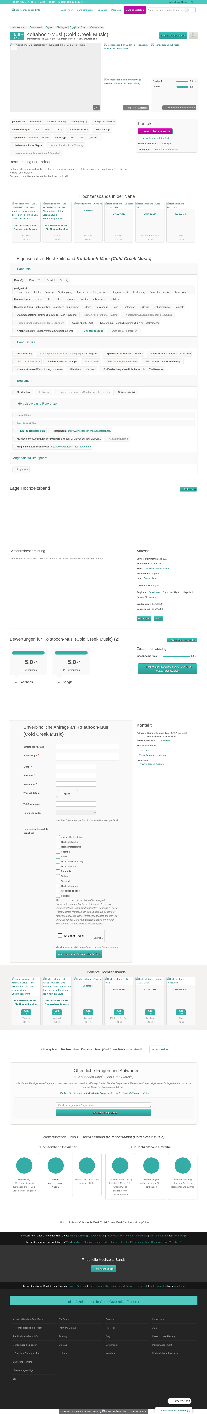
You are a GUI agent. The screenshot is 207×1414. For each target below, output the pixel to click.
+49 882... (152, 143)
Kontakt (158, 618)
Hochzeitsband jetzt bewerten (168, 668)
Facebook (110, 1319)
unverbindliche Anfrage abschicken (79, 954)
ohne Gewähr (135, 1049)
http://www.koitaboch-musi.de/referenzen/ (89, 430)
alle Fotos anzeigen (137, 107)
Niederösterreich (115, 1235)
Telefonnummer (32, 804)
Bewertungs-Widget (24, 1370)
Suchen (193, 9)
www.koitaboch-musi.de (166, 149)
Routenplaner (189, 489)
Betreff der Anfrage (33, 746)
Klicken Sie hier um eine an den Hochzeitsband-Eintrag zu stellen (105, 1093)
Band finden (67, 10)
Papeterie (66, 871)
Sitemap (63, 1345)
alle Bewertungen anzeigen (180, 107)
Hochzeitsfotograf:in (71, 847)
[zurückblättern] (18, 77)
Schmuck (66, 881)
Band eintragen (85, 10)
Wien (72, 1235)
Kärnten (130, 1235)
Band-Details (25, 342)
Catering (65, 851)
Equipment (24, 380)
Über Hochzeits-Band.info (25, 1336)
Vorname (28, 775)
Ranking (63, 1336)
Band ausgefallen (135, 10)
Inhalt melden (160, 1049)
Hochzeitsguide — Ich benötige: (35, 831)
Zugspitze (168, 592)
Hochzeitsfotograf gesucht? (65, 2)
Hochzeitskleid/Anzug (72, 861)
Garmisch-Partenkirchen (156, 568)
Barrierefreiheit (181, 1401)
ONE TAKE (150, 214)
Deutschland (150, 578)
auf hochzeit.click (104, 1268)
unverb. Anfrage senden (173, 35)
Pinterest (109, 1327)
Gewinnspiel (111, 1345)
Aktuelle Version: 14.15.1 (134, 1411)
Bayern (155, 573)
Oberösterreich (96, 1235)
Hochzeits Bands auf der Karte (27, 1319)
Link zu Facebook (93, 330)
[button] (55, 77)
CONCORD (119, 214)
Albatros (88, 210)
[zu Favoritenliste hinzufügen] (14, 47)
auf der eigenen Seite (151, 1183)
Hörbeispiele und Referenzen (38, 403)
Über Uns (116, 10)
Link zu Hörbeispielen (32, 430)
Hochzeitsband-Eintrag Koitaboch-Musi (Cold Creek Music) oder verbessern (120, 1187)
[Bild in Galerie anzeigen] (126, 60)
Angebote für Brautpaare (30, 458)
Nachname (29, 784)
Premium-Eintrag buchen (27, 1353)
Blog (107, 1336)
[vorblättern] (93, 77)
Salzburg (82, 1235)
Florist (64, 856)
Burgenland (162, 1235)
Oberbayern (155, 592)
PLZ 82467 (156, 563)
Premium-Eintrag (191, 199)
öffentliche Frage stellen (104, 1112)
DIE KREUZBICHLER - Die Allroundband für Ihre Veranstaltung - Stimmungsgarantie (57, 228)
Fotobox (65, 895)
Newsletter (110, 1353)
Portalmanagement (162, 1345)
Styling (64, 876)
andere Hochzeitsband (72, 837)
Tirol (152, 1235)
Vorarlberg (179, 1235)
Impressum (158, 1319)
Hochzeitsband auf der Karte (155, 138)
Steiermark (142, 1235)
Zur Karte (144, 750)
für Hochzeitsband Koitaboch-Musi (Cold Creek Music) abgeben (24, 1185)
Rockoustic (181, 214)
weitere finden (56, 1183)
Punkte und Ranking (22, 1361)
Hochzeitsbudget (32, 813)
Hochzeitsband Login (177, 2)
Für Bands (102, 10)
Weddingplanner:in (70, 891)
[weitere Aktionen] (193, 35)
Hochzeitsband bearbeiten (165, 1353)
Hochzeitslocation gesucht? (29, 2)
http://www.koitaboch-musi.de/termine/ (71, 446)
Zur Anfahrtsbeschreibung (152, 755)
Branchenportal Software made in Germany (80, 1411)
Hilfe (191, 2)
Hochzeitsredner (69, 886)
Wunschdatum (31, 793)
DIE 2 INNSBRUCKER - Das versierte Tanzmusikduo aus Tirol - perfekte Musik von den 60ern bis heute (26, 228)
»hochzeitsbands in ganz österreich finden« (103, 1302)
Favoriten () (175, 1410)
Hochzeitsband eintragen (24, 1345)
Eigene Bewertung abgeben (183, 640)
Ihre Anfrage (30, 755)
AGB (154, 1327)
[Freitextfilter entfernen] (187, 10)
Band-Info (23, 269)
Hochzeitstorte (68, 866)
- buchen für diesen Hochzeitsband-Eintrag (182, 1183)
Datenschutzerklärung (71, 947)
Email (26, 766)
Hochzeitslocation (70, 842)
